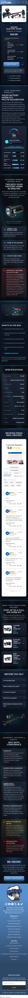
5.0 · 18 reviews (18, 31)
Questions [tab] (16, 473)
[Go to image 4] (14, 23)
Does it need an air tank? (11, 686)
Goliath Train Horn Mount (14, 937)
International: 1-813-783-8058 (15, 909)
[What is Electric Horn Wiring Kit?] (17, 52)
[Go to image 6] (16, 23)
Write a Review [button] (15, 467)
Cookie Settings (14, 956)
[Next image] (23, 13)
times (18, 485)
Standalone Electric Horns (14, 926)
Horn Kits (14, 918)
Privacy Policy (14, 951)
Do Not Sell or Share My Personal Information (14, 954)
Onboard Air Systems (14, 929)
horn (6, 482)
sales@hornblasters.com (14, 913)
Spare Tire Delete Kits (14, 934)
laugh (6, 485)
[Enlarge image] (24, 20)
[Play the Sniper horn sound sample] (22, 64)
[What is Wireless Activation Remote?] (17, 45)
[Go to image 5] (15, 23)
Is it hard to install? (9, 692)
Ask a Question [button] (14, 470)
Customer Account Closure (14, 945)
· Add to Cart (14, 878)
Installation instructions (11, 353)
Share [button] (9, 502)
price (11, 482)
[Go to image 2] (12, 23)
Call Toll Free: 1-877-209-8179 (14, 907)
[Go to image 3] (13, 23)
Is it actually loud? (9, 680)
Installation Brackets (14, 923)
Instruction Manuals (14, 931)
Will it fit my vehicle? (10, 698)
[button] (18, 503)
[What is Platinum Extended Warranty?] (18, 58)
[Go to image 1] (11, 23)
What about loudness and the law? (12, 705)
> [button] (19, 591)
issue (12, 485)
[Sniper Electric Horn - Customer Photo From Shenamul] (9, 462)
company (18, 482)
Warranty (14, 959)
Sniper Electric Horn (10, 500)
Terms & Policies (14, 948)
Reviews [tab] (6, 473)
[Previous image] (4, 13)
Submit (14, 987)
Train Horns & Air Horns (14, 921)
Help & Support (14, 943)
